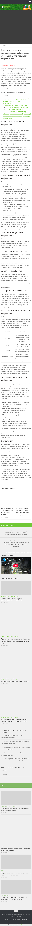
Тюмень (4, 774)
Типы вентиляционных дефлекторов (15, 105)
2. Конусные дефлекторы (14, 109)
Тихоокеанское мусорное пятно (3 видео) (15, 681)
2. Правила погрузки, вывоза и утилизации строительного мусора (15, 742)
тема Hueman (24, 919)
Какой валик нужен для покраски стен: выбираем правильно (22, 510)
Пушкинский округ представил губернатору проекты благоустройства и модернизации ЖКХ (15, 641)
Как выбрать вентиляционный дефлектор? (17, 114)
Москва (4, 771)
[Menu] (30, 2)
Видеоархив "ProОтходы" (9, 596)
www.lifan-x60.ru (19, 925)
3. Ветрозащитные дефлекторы (16, 112)
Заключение (7, 118)
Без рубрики (5, 895)
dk (6, 62)
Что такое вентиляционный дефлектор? (16, 99)
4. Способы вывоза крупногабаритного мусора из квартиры (13, 754)
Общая (3, 45)
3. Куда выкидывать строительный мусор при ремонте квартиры (15, 748)
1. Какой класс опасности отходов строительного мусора (12, 737)
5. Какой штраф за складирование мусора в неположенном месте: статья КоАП (15, 760)
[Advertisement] (16, 27)
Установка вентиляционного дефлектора (16, 116)
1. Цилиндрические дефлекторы (17, 107)
